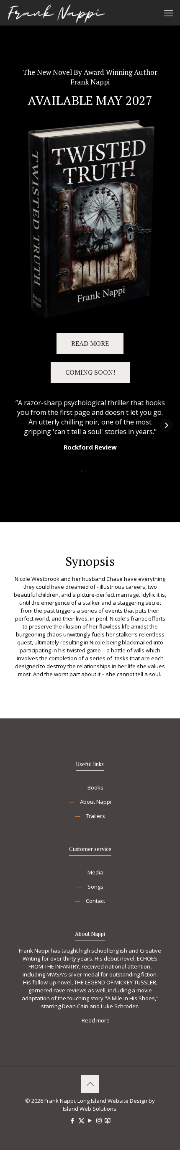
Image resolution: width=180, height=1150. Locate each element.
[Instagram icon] (99, 1120)
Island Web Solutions (89, 1108)
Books (95, 787)
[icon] (108, 1120)
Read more (96, 1020)
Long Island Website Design (112, 1100)
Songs (95, 886)
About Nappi (95, 801)
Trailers (95, 816)
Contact (95, 901)
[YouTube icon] (90, 1120)
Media (95, 872)
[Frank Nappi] (56, 12)
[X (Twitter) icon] (81, 1120)
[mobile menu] (169, 12)
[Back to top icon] (90, 1084)
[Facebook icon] (72, 1120)
